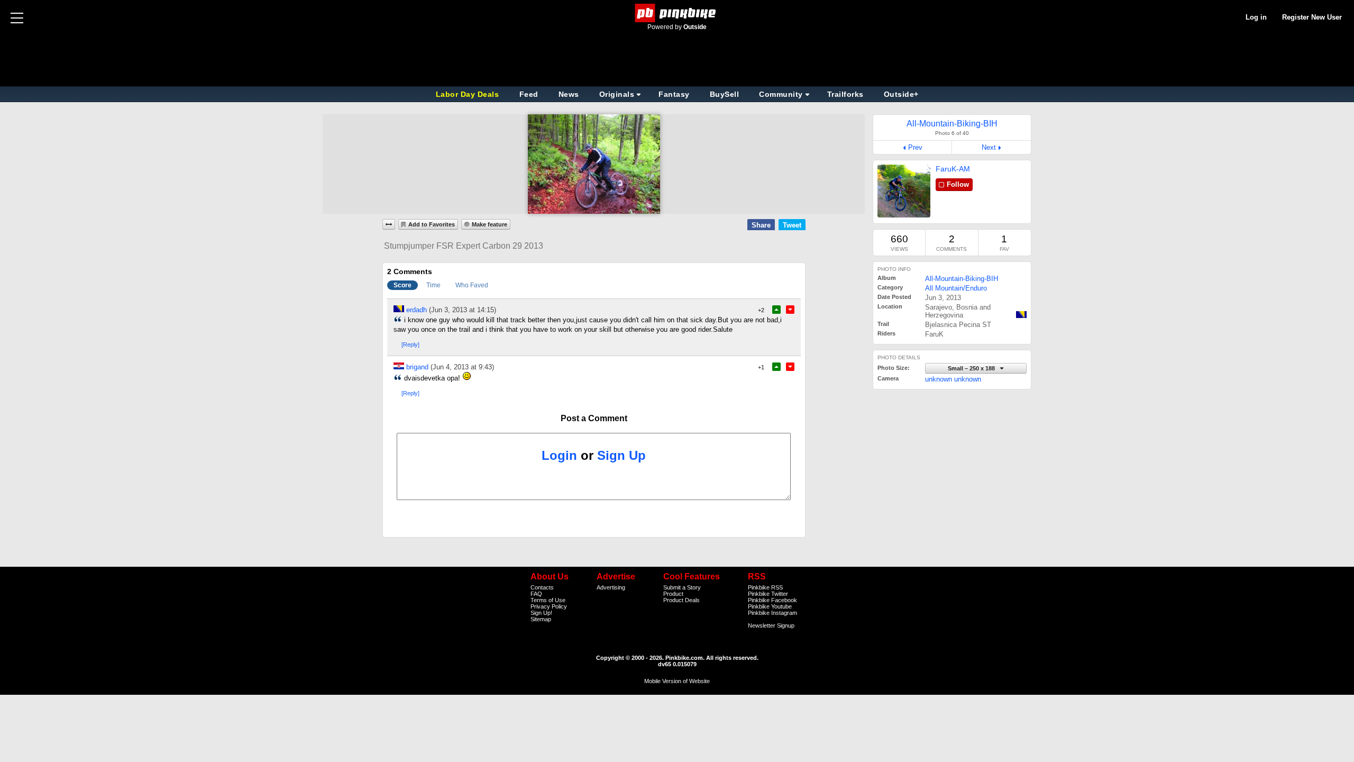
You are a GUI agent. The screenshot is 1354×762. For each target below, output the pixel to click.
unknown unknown (953, 379)
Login (559, 455)
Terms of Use (547, 600)
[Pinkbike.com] (677, 13)
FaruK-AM (953, 169)
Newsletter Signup (771, 625)
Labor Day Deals (468, 94)
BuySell (724, 94)
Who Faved (471, 285)
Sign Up (621, 455)
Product (673, 594)
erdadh (416, 310)
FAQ (536, 594)
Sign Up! (541, 613)
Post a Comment (594, 418)
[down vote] (790, 309)
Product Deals (681, 600)
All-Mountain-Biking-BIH (961, 279)
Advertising (611, 587)
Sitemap (540, 619)
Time (433, 285)
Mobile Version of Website (677, 681)
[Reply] (410, 344)
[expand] (388, 224)
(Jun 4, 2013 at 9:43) (462, 367)
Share (761, 225)
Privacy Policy (548, 606)
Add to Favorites (431, 224)
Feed (528, 94)
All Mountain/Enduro (956, 288)
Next (989, 147)
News (569, 94)
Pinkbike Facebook (772, 600)
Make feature (489, 224)
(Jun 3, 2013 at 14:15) (462, 310)
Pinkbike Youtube (770, 606)
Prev (915, 147)
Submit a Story (682, 587)
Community (781, 94)
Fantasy (674, 94)
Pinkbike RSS (765, 587)
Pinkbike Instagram (772, 613)
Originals (617, 94)
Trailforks (845, 94)
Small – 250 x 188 (972, 368)
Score (402, 285)
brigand (417, 367)
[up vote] (776, 309)
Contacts (542, 587)
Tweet (792, 225)
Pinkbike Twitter (768, 594)
